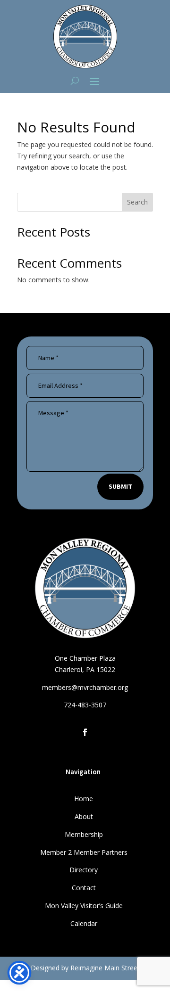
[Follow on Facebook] (85, 732)
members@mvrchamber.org (85, 687)
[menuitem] (83, 799)
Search (137, 201)
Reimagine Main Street (105, 967)
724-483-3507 (85, 704)
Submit (120, 486)
